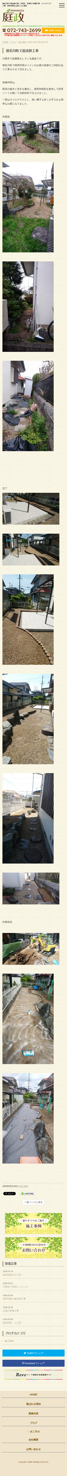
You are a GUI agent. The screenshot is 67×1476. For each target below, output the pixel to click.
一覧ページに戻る (33, 1202)
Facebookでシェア (34, 1363)
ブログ (13, 42)
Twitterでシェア (34, 1353)
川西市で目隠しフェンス (15, 1285)
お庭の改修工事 (11, 1309)
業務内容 (33, 1413)
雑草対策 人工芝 (12, 1321)
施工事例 (22, 42)
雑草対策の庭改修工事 (14, 1297)
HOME (5, 42)
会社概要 (33, 1439)
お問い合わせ (33, 1449)
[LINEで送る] (27, 1193)
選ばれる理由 (33, 1404)
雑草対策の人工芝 (12, 1273)
